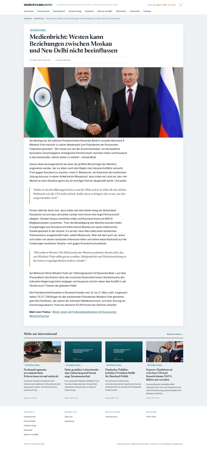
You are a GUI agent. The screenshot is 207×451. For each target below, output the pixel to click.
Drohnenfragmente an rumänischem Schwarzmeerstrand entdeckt (41, 373)
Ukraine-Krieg (74, 11)
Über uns (69, 417)
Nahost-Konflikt (104, 11)
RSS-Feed (151, 417)
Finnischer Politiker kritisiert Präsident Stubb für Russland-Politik (120, 373)
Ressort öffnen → (175, 334)
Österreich (135, 11)
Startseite (29, 11)
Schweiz (147, 11)
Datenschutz (111, 417)
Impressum (69, 421)
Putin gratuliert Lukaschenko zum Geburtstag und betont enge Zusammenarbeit (82, 373)
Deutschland (59, 11)
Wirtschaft (121, 11)
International (43, 11)
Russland (89, 11)
